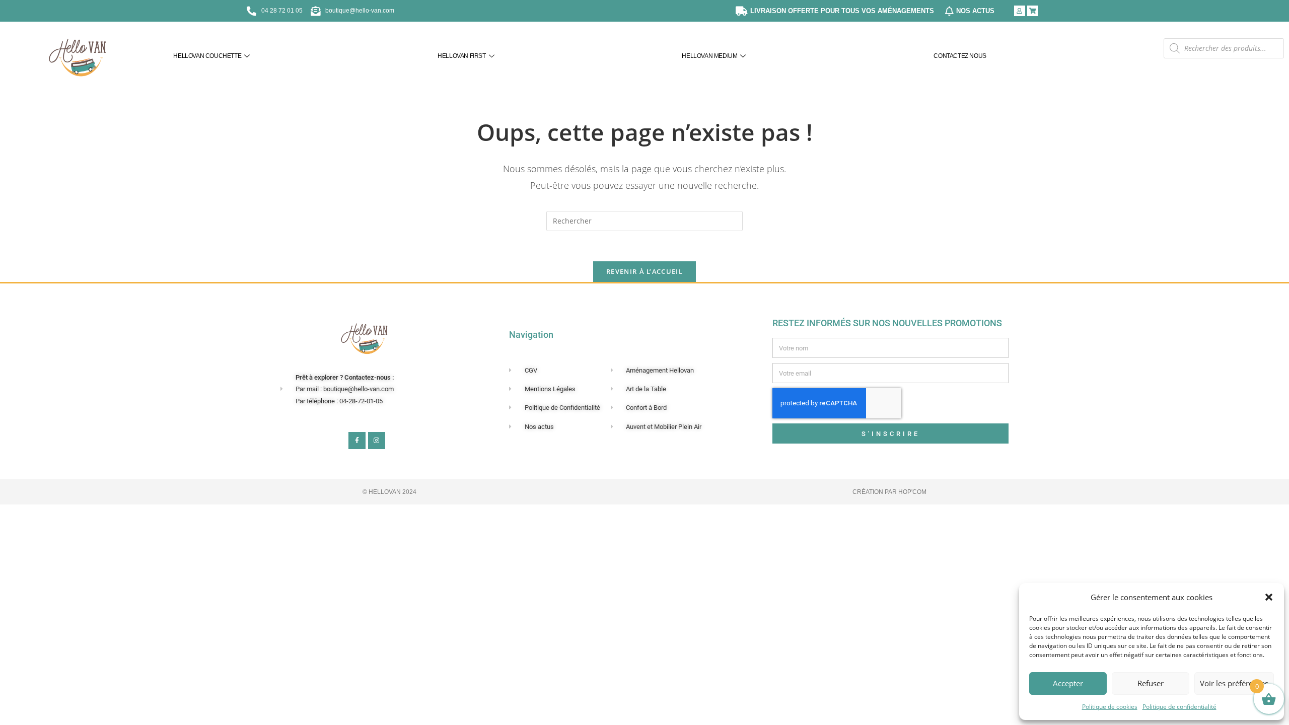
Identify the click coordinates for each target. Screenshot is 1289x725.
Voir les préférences (1234, 683)
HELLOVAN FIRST (461, 55)
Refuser (1150, 683)
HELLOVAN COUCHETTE (207, 55)
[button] (1269, 597)
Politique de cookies (1109, 706)
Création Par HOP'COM (889, 491)
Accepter (1068, 683)
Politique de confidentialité (1179, 706)
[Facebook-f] (357, 440)
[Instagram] (376, 440)
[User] (1019, 11)
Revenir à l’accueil (644, 271)
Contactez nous (960, 55)
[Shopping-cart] (1032, 11)
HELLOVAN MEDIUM (709, 55)
